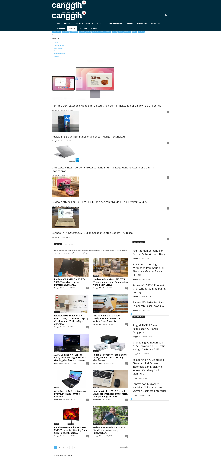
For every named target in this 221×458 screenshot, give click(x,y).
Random (57, 56)
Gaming (129, 23)
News (120, 32)
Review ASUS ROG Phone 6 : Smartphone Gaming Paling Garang (149, 288)
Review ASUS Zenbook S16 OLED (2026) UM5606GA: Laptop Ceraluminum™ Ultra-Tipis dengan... (71, 319)
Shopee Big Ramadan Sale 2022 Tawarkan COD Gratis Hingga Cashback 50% (148, 346)
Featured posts (59, 45)
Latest (56, 42)
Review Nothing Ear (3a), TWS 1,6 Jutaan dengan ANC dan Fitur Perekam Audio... (100, 202)
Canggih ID (55, 110)
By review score (59, 54)
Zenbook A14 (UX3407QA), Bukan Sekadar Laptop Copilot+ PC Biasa (92, 232)
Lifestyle (100, 23)
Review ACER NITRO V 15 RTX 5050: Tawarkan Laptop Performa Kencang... (69, 282)
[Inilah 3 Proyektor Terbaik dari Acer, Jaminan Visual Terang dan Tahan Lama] (110, 343)
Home (58, 23)
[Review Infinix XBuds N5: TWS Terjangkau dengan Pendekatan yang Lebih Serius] (110, 267)
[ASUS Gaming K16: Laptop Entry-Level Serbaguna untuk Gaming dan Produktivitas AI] (71, 343)
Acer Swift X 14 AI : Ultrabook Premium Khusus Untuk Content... (70, 394)
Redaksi (94, 28)
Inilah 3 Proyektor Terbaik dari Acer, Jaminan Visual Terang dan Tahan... (110, 357)
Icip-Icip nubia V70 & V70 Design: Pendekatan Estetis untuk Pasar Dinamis (108, 318)
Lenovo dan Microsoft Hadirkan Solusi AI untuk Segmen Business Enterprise (149, 387)
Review (72, 28)
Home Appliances (115, 23)
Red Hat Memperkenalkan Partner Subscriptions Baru (148, 252)
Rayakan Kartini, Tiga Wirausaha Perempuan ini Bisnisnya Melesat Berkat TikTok (148, 269)
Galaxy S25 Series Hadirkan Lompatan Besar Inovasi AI (148, 304)
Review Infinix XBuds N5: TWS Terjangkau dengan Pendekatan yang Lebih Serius (110, 282)
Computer (78, 23)
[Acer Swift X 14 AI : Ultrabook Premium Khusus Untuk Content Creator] (71, 379)
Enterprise (61, 28)
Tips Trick (83, 28)
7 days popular (59, 51)
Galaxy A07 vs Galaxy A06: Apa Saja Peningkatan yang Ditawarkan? (109, 430)
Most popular (58, 48)
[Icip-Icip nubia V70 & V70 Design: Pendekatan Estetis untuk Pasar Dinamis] (110, 303)
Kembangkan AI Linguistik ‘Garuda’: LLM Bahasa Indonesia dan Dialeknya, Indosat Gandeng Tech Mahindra (148, 366)
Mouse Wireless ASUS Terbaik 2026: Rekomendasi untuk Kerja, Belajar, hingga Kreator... (110, 394)
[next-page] (131, 314)
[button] (165, 15)
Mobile (67, 23)
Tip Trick (141, 32)
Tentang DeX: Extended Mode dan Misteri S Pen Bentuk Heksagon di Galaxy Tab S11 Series (106, 105)
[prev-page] (130, 314)
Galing (134, 378)
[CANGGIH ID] (110, 15)
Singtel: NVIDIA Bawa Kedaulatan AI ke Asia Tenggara (145, 328)
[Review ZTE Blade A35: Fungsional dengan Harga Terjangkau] (110, 121)
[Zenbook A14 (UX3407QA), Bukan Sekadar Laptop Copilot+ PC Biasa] (110, 217)
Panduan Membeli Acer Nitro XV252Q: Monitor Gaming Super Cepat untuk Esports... (71, 430)
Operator (155, 23)
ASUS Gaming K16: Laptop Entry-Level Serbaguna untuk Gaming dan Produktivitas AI (70, 357)
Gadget (89, 23)
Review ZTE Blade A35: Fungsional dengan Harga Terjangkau (88, 136)
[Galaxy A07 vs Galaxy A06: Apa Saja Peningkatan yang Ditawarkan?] (110, 415)
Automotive (142, 23)
